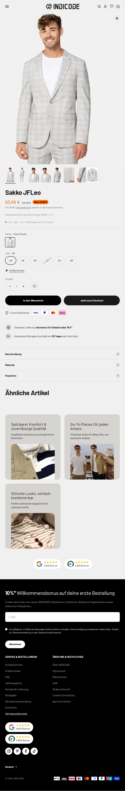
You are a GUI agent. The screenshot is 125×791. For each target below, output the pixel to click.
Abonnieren (15, 644)
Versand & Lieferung (16, 689)
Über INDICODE (61, 664)
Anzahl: (9, 278)
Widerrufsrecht (61, 689)
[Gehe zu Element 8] (92, 176)
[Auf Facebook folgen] (25, 751)
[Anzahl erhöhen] (23, 286)
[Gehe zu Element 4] (45, 176)
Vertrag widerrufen (16, 713)
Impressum (59, 670)
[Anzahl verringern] (10, 286)
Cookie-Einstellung (64, 695)
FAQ (7, 676)
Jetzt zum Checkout (91, 300)
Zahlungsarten (13, 683)
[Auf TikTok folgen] (34, 751)
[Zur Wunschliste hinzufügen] (34, 286)
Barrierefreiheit (62, 701)
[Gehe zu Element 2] (22, 176)
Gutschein (11, 707)
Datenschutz (60, 676)
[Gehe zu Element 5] (57, 176)
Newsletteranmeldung (18, 701)
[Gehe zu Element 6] (69, 176)
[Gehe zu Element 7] (81, 176)
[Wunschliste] (112, 6)
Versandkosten (23, 207)
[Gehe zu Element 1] (10, 176)
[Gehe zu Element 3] (34, 176)
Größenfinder (13, 670)
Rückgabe (11, 695)
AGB (55, 683)
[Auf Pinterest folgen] (17, 751)
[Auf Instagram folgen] (8, 751)
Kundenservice (14, 664)
